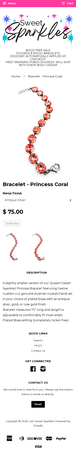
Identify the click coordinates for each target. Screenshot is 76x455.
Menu (11, 3)
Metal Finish (12, 193)
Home (15, 76)
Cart (69, 3)
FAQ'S (38, 345)
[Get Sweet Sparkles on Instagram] (43, 370)
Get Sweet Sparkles (41, 421)
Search (38, 340)
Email (38, 404)
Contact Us (38, 350)
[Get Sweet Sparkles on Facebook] (33, 370)
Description (37, 272)
